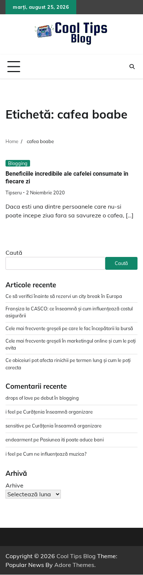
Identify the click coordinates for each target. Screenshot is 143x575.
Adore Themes (74, 564)
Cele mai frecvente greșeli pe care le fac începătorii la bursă (69, 328)
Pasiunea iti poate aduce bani (72, 440)
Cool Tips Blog (76, 556)
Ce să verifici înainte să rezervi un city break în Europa (64, 296)
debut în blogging (60, 398)
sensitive (15, 426)
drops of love (19, 398)
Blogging (17, 163)
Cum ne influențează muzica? (55, 454)
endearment (19, 440)
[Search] (132, 66)
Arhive (14, 485)
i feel (10, 412)
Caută (14, 252)
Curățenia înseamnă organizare (58, 412)
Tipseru (14, 192)
